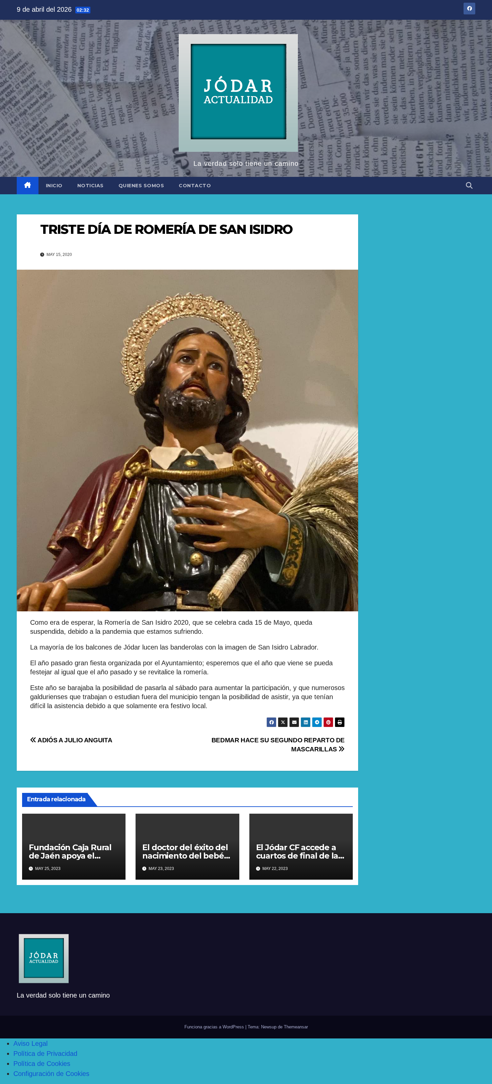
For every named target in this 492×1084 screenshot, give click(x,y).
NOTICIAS (90, 186)
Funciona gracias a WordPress (214, 1026)
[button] (469, 185)
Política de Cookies (41, 1063)
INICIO (54, 186)
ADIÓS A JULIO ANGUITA (74, 740)
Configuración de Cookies (51, 1073)
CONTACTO (195, 186)
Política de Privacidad (45, 1053)
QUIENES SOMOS (141, 186)
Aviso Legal (30, 1043)
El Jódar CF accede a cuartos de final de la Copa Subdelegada (297, 855)
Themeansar (296, 1026)
